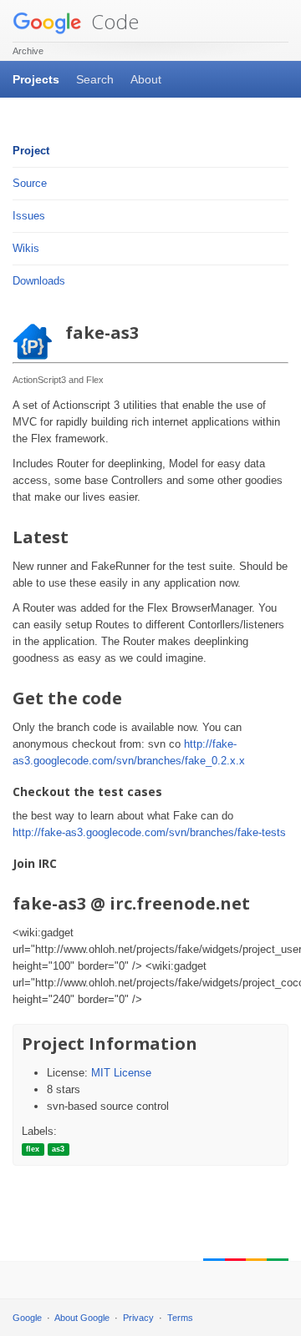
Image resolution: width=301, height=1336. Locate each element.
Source (30, 183)
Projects (36, 79)
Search (95, 79)
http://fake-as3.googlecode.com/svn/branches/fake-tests (149, 832)
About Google (82, 1318)
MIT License (121, 1072)
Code (112, 21)
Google (27, 1318)
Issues (29, 215)
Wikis (26, 248)
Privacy (138, 1318)
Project (31, 150)
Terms (180, 1318)
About (145, 79)
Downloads (39, 281)
